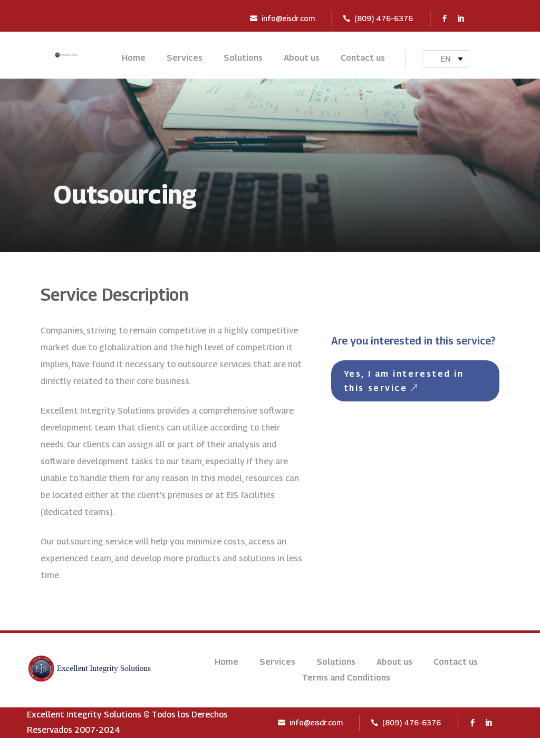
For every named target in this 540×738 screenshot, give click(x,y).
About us (302, 58)
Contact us (363, 58)
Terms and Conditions (346, 678)
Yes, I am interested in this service (404, 381)
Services (184, 58)
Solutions (243, 58)
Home (134, 58)
